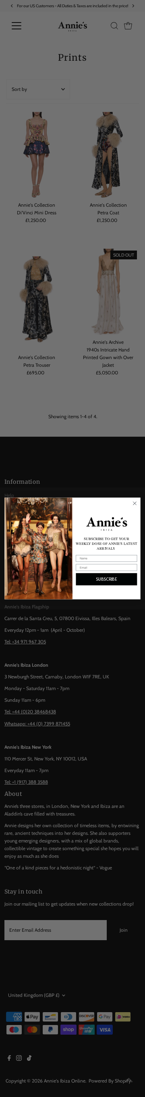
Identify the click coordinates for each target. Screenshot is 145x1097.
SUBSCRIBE (106, 579)
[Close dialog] (135, 503)
